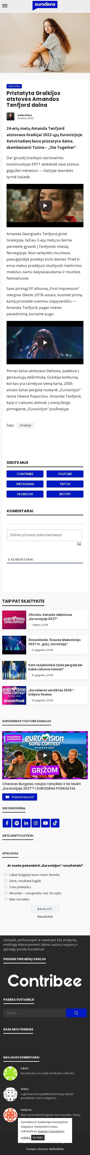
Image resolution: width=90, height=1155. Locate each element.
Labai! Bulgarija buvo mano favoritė (34, 875)
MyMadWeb (56, 1149)
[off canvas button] (4, 5)
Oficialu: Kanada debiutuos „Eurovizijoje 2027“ (50, 617)
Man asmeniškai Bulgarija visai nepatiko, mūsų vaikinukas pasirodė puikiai (50, 1117)
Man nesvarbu (19, 899)
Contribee (25, 474)
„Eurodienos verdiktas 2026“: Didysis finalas (51, 692)
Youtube (65, 474)
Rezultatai (45, 916)
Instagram (25, 484)
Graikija (25, 425)
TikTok (65, 484)
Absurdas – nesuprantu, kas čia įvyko (35, 893)
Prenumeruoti (23, 797)
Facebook (25, 494)
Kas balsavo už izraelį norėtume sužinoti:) (47, 1073)
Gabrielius (24, 115)
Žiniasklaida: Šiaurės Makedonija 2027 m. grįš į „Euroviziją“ (54, 642)
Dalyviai (14, 86)
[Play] (45, 205)
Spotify (65, 494)
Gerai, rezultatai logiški (25, 881)
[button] (45, 785)
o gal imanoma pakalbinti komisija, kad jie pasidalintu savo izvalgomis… (47, 1096)
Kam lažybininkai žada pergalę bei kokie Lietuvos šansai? (55, 667)
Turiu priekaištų (20, 887)
